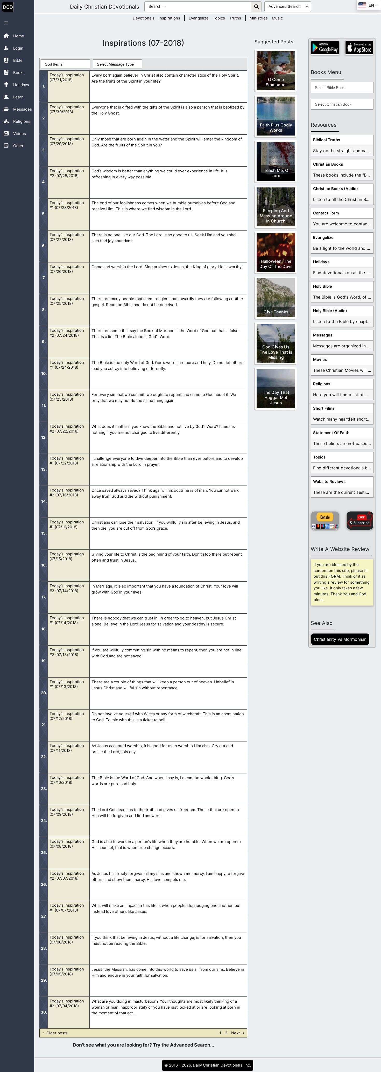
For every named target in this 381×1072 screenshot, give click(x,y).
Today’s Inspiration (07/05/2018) (67, 971)
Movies (320, 359)
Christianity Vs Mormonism (340, 639)
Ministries (259, 18)
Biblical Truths (326, 139)
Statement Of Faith (331, 432)
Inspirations (169, 18)
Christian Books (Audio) (335, 188)
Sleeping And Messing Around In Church (276, 216)
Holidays (321, 261)
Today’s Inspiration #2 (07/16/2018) (67, 492)
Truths (235, 18)
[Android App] (325, 48)
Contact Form (326, 213)
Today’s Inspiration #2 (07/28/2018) (67, 173)
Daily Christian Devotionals (104, 6)
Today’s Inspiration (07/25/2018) (67, 301)
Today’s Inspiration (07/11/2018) (67, 748)
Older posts (57, 1032)
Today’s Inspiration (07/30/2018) (67, 109)
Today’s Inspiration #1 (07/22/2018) (67, 461)
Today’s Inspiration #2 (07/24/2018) (67, 333)
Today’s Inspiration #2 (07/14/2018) (67, 588)
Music (277, 18)
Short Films (323, 408)
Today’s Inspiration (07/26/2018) (67, 269)
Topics (219, 18)
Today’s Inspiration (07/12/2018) (67, 716)
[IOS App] (359, 48)
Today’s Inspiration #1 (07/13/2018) (67, 684)
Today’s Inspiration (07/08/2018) (67, 844)
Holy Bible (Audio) (330, 310)
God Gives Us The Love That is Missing (276, 352)
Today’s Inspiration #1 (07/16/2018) (67, 524)
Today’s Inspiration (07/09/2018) (67, 812)
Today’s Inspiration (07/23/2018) (67, 397)
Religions (321, 383)
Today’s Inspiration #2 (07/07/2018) (67, 876)
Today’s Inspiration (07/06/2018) (67, 940)
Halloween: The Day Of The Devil (275, 264)
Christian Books (328, 164)
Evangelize (199, 18)
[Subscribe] (359, 520)
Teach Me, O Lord (276, 173)
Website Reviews (329, 481)
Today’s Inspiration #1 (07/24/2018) (67, 365)
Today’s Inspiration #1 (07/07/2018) (67, 908)
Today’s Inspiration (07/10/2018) (67, 780)
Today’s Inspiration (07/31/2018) (67, 77)
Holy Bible (322, 286)
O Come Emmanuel (276, 82)
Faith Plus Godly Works (276, 127)
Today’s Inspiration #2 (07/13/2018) (67, 652)
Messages (322, 335)
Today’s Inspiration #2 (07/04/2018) (67, 1003)
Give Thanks (276, 311)
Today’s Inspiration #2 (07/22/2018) (67, 429)
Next (237, 1032)
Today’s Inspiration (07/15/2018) (67, 556)
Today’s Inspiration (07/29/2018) (67, 141)
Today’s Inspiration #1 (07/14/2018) (67, 620)
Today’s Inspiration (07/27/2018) (67, 237)
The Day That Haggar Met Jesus (276, 397)
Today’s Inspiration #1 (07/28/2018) (67, 205)
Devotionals (143, 18)
